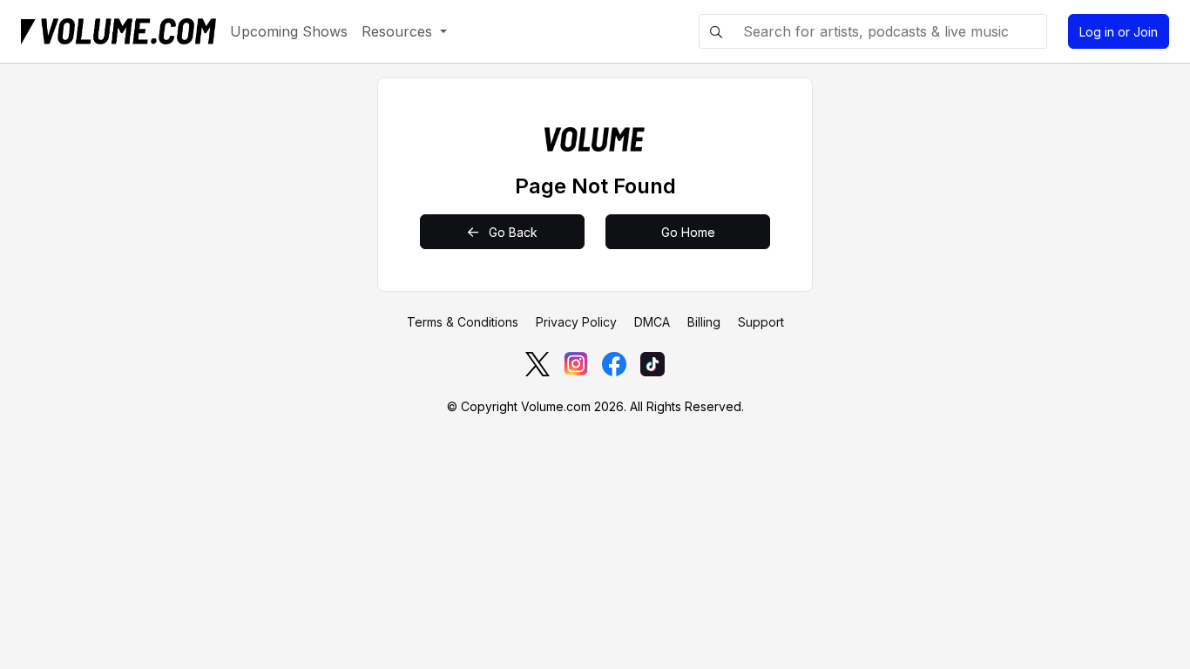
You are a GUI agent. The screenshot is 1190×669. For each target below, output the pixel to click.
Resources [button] (399, 31)
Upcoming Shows (289, 31)
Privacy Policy (576, 321)
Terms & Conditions (462, 321)
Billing (703, 321)
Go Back (511, 232)
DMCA (652, 321)
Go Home (688, 232)
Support (761, 321)
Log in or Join (1118, 31)
